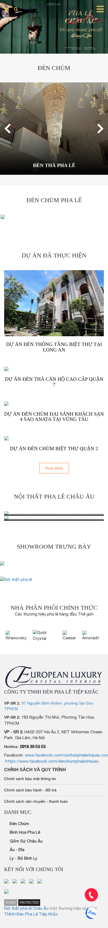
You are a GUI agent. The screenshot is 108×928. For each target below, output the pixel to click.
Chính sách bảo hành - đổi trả (30, 790)
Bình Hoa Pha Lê (25, 832)
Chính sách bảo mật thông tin (30, 778)
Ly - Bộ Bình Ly (23, 858)
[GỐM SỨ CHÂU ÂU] (54, 513)
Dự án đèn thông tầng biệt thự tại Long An (54, 347)
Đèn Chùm (19, 823)
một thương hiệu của (70, 908)
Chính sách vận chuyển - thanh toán (36, 801)
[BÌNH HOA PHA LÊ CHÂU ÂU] (54, 518)
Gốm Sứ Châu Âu (26, 841)
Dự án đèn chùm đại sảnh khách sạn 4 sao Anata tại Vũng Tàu (54, 416)
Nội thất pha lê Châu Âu (26, 908)
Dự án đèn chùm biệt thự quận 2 (54, 448)
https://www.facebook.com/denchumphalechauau (52, 761)
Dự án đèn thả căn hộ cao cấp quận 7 (54, 381)
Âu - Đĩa (17, 849)
